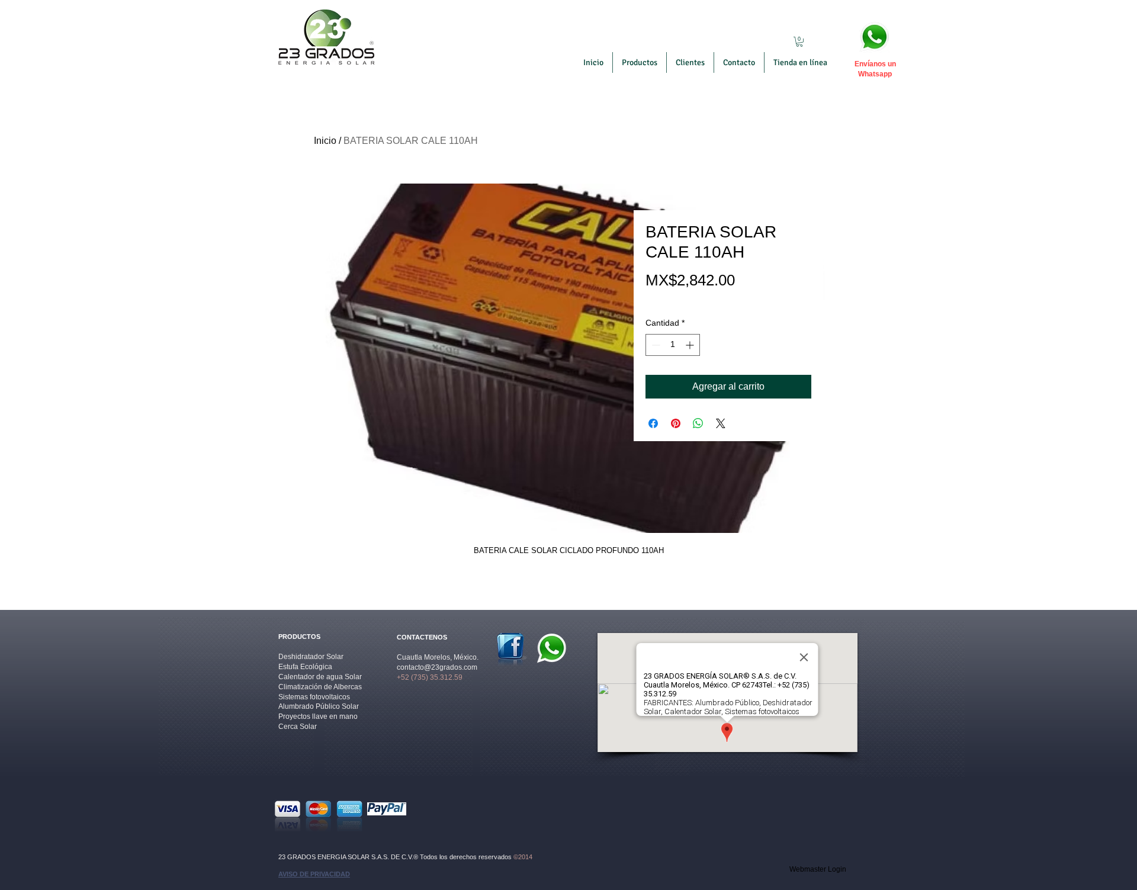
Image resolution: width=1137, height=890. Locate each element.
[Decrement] (654, 345)
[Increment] (690, 345)
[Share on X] (721, 423)
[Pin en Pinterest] (676, 423)
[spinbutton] (672, 345)
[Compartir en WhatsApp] (698, 423)
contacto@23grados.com (437, 667)
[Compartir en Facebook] (653, 423)
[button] (799, 42)
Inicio (325, 141)
